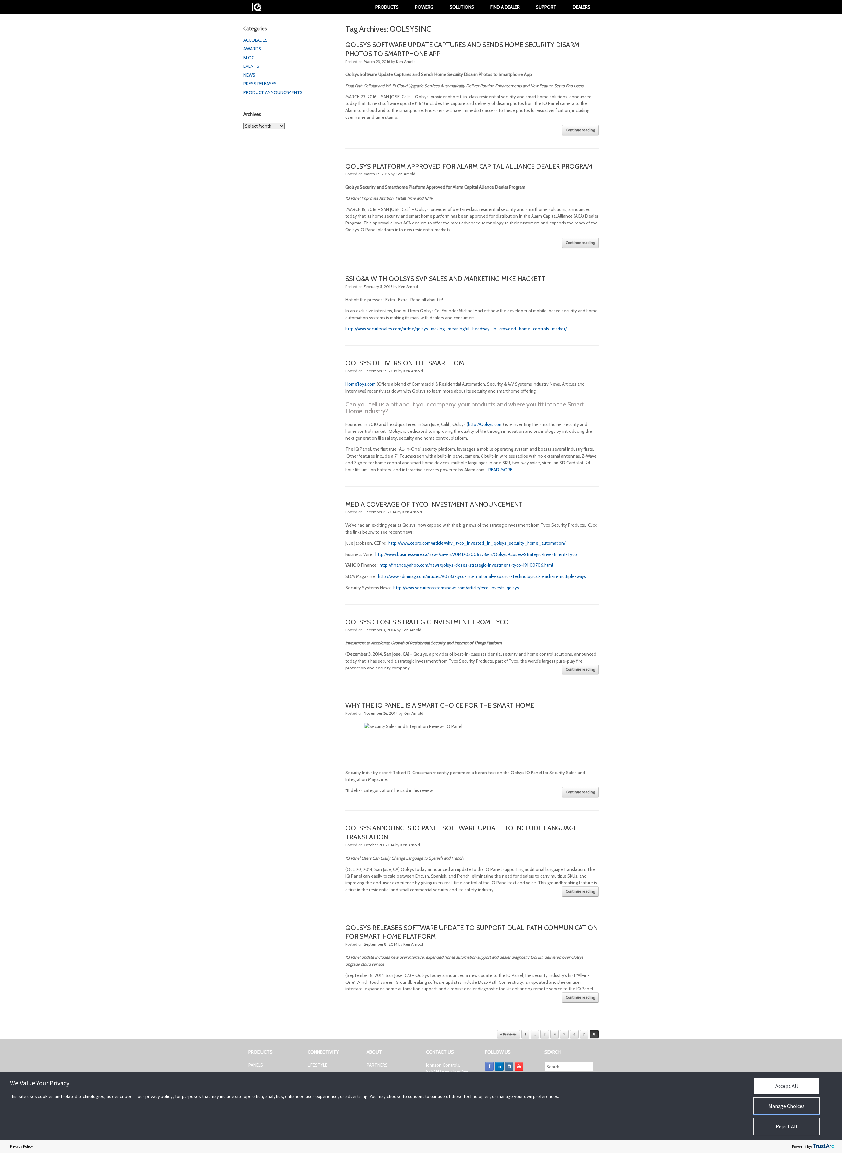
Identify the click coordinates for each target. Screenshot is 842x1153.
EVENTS (251, 66)
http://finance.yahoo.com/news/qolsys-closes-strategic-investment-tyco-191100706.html (466, 565)
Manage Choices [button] (786, 1106)
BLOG (249, 57)
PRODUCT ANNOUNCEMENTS (273, 92)
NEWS (249, 75)
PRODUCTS (387, 7)
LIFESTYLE (317, 1065)
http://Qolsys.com (485, 424)
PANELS (255, 1065)
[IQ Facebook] (489, 1066)
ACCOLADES (255, 40)
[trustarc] (823, 1146)
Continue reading (580, 130)
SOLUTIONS (462, 7)
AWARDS (252, 48)
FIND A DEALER (505, 7)
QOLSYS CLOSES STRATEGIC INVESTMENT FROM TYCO (427, 622)
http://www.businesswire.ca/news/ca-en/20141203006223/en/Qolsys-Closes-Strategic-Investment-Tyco (476, 554)
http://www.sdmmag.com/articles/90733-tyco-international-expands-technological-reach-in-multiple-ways (482, 576)
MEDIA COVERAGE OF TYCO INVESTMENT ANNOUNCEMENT (434, 504)
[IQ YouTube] (519, 1066)
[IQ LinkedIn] (499, 1066)
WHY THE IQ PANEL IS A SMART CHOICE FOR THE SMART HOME (439, 705)
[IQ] (256, 7)
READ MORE (500, 469)
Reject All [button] (786, 1126)
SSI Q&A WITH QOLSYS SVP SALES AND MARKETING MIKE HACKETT (445, 279)
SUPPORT (546, 7)
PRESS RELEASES (260, 83)
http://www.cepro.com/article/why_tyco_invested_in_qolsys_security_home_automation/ (476, 543)
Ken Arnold (406, 61)
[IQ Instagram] (509, 1066)
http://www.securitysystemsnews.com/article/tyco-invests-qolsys (456, 587)
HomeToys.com (360, 384)
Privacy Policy (21, 1146)
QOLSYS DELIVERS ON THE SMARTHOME (406, 363)
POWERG (424, 7)
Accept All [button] (786, 1086)
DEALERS (581, 7)
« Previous (508, 1034)
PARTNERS (377, 1065)
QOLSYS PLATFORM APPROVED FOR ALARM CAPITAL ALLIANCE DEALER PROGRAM (468, 166)
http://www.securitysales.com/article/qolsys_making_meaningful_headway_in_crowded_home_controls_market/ (456, 328)
